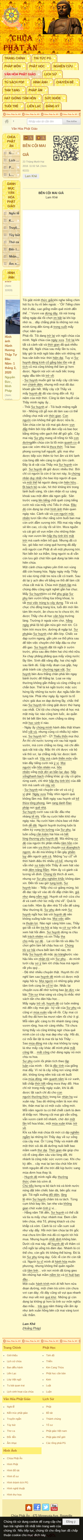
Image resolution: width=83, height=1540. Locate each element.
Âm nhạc (12, 1443)
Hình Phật (12, 1464)
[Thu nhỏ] (28, 138)
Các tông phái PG (56, 1443)
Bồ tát (49, 1412)
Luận (49, 1391)
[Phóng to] (41, 138)
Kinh (48, 1379)
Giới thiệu (12, 1355)
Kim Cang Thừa (55, 1367)
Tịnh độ (50, 1355)
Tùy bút (11, 1425)
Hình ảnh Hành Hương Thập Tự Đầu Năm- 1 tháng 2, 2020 (11, 346)
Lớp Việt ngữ (14, 1379)
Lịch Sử (48, 1399)
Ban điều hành (15, 1367)
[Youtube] (54, 1511)
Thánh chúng (53, 1418)
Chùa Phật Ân (14, 1458)
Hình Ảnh (10, 1450)
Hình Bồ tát (13, 1470)
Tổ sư (49, 1425)
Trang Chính (12, 1347)
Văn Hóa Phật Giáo (16, 1399)
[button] (16, 58)
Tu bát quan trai (15, 1385)
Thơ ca (11, 1431)
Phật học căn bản (56, 1373)
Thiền (49, 1361)
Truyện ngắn (14, 1418)
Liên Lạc (11, 1373)
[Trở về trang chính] (29, 1511)
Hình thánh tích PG (17, 1482)
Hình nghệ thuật (16, 1488)
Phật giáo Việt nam (56, 1431)
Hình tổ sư (13, 1476)
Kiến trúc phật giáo (17, 1412)
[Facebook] (37, 1511)
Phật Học (49, 1347)
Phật (48, 1406)
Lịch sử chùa (14, 1361)
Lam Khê (31, 176)
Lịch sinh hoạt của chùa (20, 1391)
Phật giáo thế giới (55, 1437)
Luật (48, 1385)
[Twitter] (45, 1511)
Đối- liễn (11, 1437)
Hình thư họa (14, 1494)
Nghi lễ (11, 1406)
